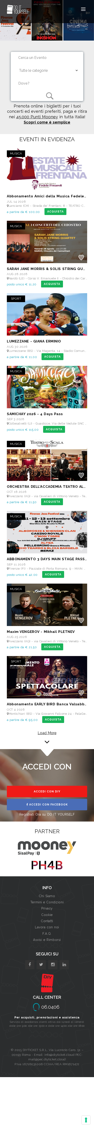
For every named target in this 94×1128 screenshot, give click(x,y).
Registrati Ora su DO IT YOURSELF (47, 814)
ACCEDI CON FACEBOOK (48, 804)
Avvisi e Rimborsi (47, 940)
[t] (41, 965)
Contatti (47, 921)
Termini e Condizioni (47, 902)
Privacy (47, 908)
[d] (53, 965)
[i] (64, 965)
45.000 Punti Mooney (37, 116)
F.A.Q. (46, 933)
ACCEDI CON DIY (47, 791)
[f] (30, 965)
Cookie (46, 915)
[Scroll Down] (47, 735)
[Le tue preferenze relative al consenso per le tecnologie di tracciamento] (86, 1120)
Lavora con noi (47, 927)
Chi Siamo (47, 896)
